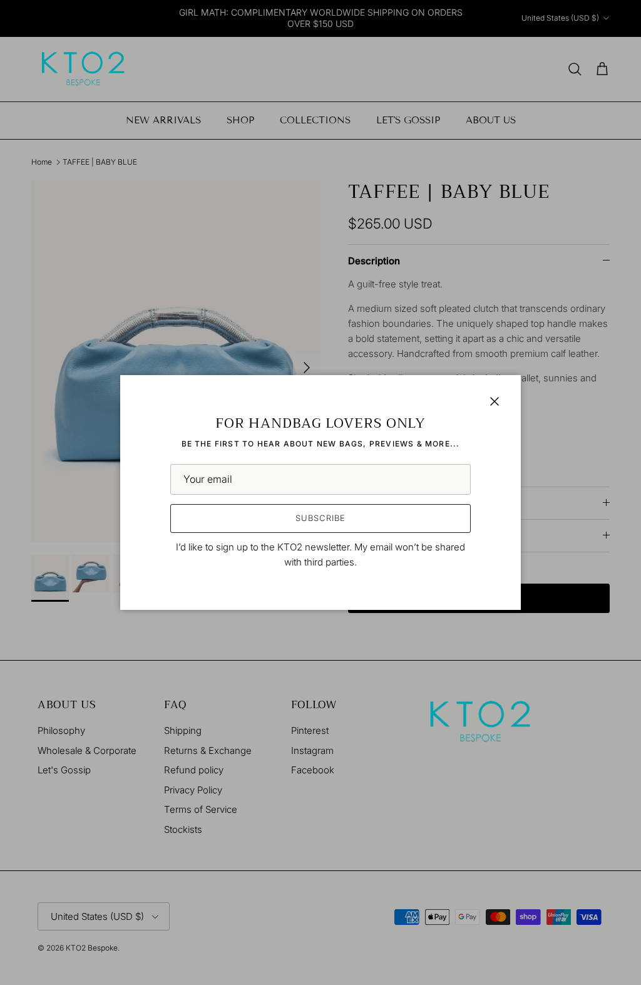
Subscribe (320, 518)
